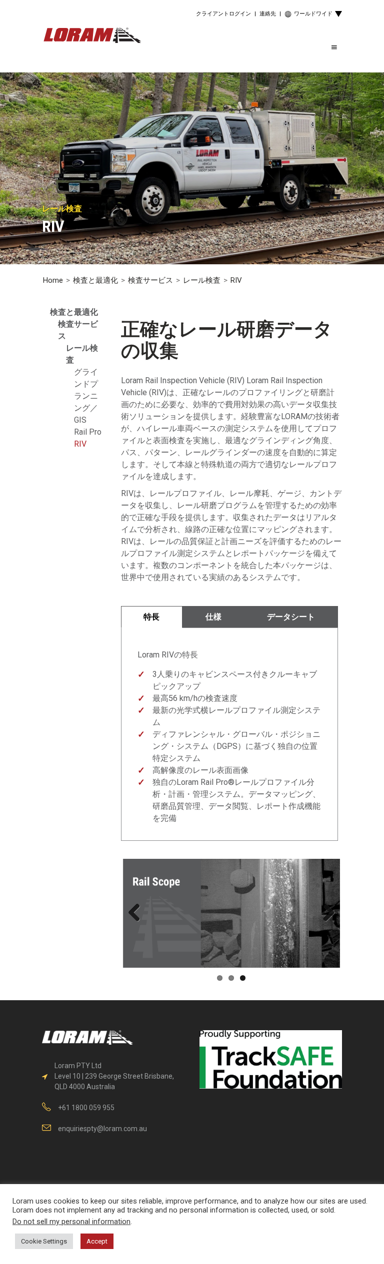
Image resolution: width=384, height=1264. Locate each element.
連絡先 (268, 13)
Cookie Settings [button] (44, 1241)
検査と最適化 (95, 280)
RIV (80, 444)
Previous (138, 913)
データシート (291, 617)
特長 (152, 617)
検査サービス (150, 280)
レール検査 (201, 280)
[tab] (152, 617)
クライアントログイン (223, 13)
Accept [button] (97, 1241)
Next (325, 913)
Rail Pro (88, 432)
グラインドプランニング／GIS (86, 396)
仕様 (214, 617)
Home (53, 280)
